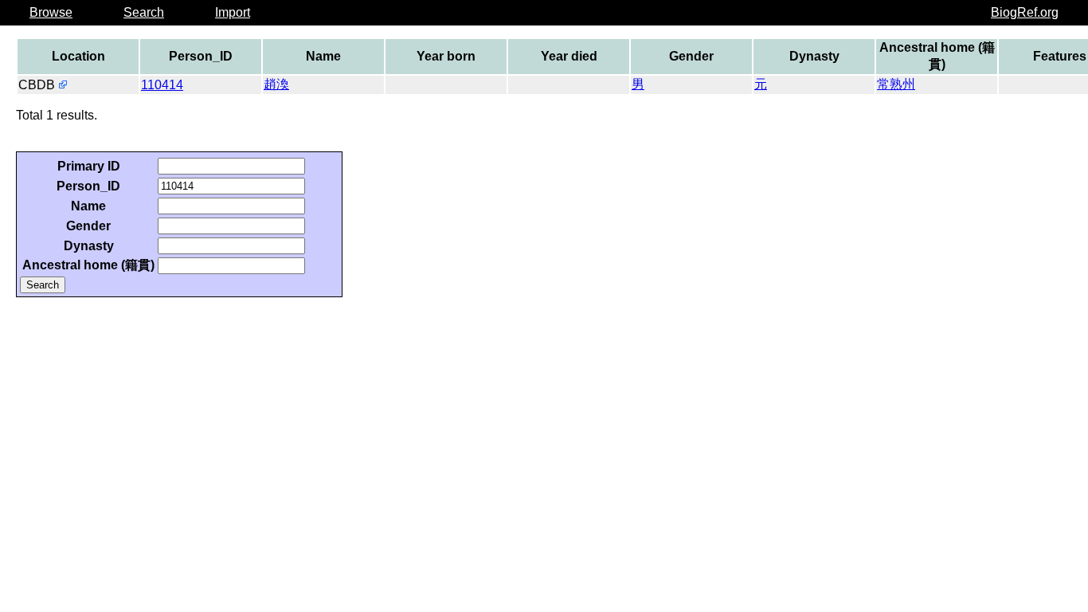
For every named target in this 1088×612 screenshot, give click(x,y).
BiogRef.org (1025, 12)
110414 (162, 85)
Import (232, 12)
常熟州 (896, 84)
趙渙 (276, 84)
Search (143, 12)
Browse (50, 12)
